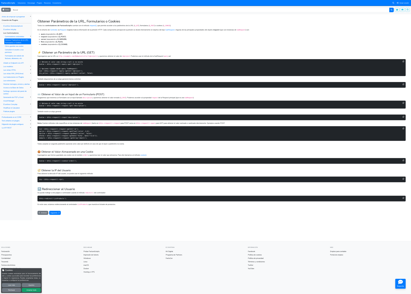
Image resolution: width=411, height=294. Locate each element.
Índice (7, 10)
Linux (85, 262)
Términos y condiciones (256, 262)
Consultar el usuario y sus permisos (14, 51)
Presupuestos (6, 255)
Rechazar (11, 290)
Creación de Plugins (10, 20)
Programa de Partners (174, 255)
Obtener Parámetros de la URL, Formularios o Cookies (17, 41)
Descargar (31, 3)
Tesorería (4, 262)
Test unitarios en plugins (11, 121)
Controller (53, 30)
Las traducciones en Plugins (13, 77)
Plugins (39, 3)
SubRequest (170, 30)
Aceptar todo (31, 290)
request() (93, 25)
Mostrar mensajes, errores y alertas (16, 84)
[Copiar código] (403, 61)
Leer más (11, 285)
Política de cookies (255, 255)
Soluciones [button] (22, 3)
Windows (87, 258)
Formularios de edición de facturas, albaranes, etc (14, 57)
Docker (86, 268)
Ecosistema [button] (57, 3)
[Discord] (402, 10)
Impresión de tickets (91, 255)
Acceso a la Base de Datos (13, 88)
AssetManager (8, 101)
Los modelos (8, 66)
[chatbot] (397, 10)
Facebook (251, 251)
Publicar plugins (9, 111)
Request (63, 30)
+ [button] (30, 16)
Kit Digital (169, 251)
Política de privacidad (256, 258)
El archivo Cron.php (10, 104)
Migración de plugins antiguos (13, 124)
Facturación (5, 251)
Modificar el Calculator (11, 108)
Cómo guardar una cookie (14, 46)
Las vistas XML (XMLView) (13, 73)
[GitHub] (407, 10)
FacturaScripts (8, 2)
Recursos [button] (47, 3)
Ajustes (31, 285)
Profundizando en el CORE (11, 117)
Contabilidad (5, 258)
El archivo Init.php (9, 29)
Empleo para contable (338, 251)
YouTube (251, 268)
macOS (86, 265)
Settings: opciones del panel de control (15, 92)
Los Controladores (11, 33)
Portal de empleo (336, 255)
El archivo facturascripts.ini (13, 26)
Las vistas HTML (9, 70)
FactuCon (169, 258)
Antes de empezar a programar (13, 17)
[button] (16, 69)
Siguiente (54, 213)
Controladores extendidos (14, 36)
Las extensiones (9, 80)
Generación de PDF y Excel (13, 97)
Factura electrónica (8, 265)
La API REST (7, 128)
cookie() (143, 155)
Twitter (250, 265)
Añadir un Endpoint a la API (13, 63)
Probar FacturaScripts (91, 251)
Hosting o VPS (89, 272)
